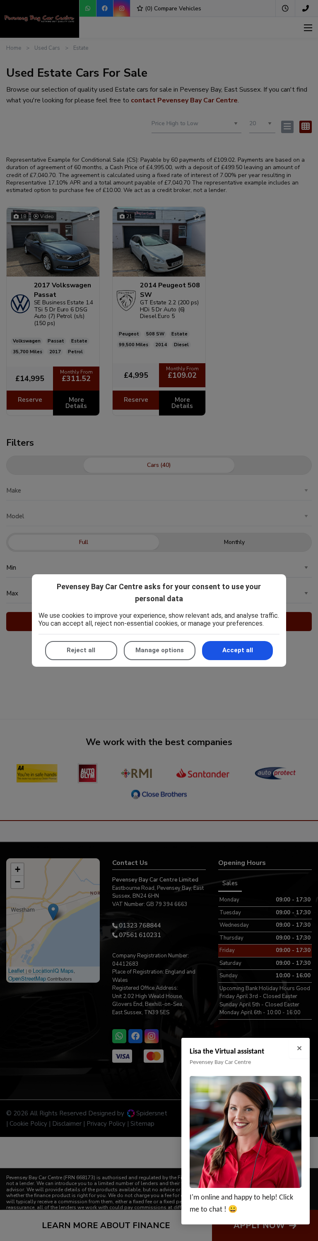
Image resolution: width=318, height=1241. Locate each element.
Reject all (81, 650)
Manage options (159, 650)
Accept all (237, 650)
